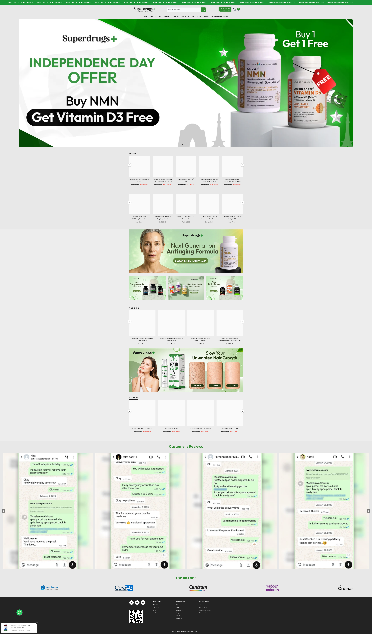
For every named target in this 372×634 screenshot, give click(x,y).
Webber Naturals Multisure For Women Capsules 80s (171, 340)
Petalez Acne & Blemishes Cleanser (200, 428)
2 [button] (182, 144)
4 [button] (187, 144)
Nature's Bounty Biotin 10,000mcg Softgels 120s (139, 218)
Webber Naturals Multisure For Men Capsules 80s (142, 340)
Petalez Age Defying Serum (230, 428)
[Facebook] (131, 602)
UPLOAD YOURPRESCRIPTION (225, 9)
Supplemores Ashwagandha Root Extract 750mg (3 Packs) (163, 180)
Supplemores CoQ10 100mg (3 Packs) (139, 180)
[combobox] (184, 9)
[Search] (186, 9)
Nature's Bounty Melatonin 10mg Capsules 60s (163, 218)
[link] (136, 616)
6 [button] (192, 144)
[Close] (37, 623)
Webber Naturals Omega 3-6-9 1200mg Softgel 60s (200, 340)
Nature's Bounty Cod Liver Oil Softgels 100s (232, 218)
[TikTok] (143, 602)
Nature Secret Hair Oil (171, 428)
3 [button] (184, 144)
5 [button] (189, 144)
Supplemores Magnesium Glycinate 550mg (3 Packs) (232, 180)
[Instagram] (137, 602)
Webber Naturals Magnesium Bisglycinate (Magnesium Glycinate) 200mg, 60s (229, 340)
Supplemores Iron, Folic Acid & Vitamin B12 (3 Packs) (209, 180)
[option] (186, 83)
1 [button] (179, 144)
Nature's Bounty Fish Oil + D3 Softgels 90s (186, 218)
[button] (20, 83)
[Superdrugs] (186, 251)
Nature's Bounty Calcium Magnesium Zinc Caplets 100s (209, 218)
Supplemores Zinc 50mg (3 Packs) (186, 180)
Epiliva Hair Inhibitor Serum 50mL (142, 428)
